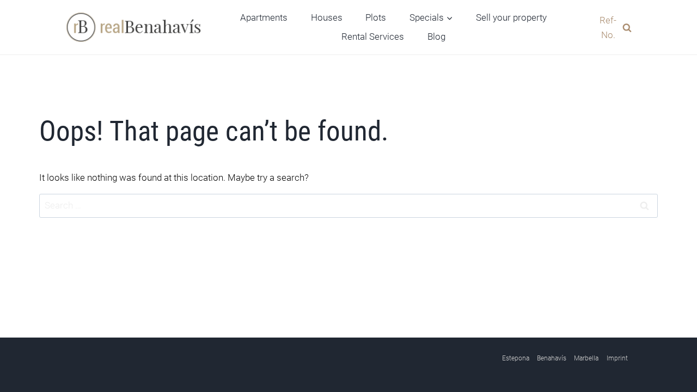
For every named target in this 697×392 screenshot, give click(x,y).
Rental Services (372, 36)
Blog (436, 36)
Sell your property (511, 17)
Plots (375, 17)
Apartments (264, 17)
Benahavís (551, 358)
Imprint (617, 358)
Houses (327, 17)
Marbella (586, 358)
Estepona (515, 358)
